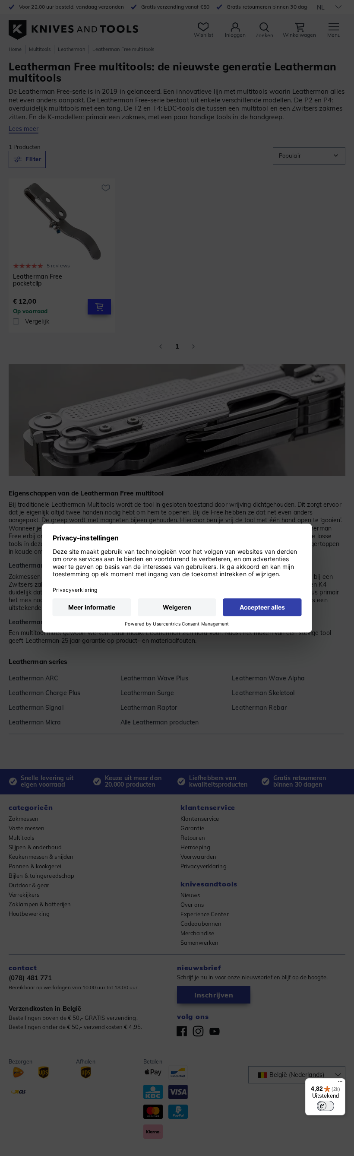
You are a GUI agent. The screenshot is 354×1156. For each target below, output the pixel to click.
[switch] (325, 1106)
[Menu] (340, 1083)
